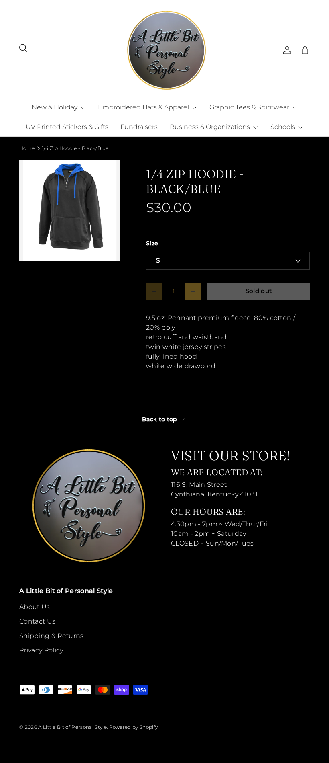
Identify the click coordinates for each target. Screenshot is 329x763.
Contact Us (37, 621)
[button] (305, 50)
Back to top (160, 419)
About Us (34, 607)
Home (27, 148)
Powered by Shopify (133, 727)
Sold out (259, 291)
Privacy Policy (41, 650)
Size (152, 243)
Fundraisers (139, 127)
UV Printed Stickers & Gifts (67, 127)
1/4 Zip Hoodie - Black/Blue (75, 148)
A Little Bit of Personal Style (72, 727)
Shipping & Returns (51, 636)
